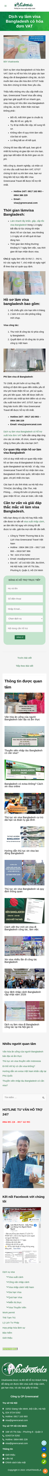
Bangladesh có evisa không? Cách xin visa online (24, 785)
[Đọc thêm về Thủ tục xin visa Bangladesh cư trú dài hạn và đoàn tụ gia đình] (24, 803)
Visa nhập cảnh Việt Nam (21, 1287)
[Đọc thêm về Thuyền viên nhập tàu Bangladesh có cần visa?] (24, 736)
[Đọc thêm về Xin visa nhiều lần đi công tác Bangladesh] (24, 946)
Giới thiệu (7, 1338)
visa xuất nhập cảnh (33, 521)
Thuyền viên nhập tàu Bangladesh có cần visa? (23, 751)
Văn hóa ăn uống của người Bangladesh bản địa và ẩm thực (22, 718)
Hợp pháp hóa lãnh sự (14, 1328)
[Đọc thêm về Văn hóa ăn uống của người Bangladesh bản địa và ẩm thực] (24, 703)
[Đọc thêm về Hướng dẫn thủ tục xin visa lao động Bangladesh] (24, 836)
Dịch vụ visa (9, 1272)
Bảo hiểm (7, 1333)
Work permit (9, 1312)
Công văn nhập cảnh (18, 1282)
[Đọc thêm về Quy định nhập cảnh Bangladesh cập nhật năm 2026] (24, 978)
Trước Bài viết (24, 658)
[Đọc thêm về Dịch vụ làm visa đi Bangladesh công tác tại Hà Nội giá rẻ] (24, 1011)
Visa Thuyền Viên (17, 1307)
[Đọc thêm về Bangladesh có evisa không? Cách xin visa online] (24, 770)
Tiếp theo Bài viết (24, 666)
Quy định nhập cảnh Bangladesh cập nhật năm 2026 (23, 993)
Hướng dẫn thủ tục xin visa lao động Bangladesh (22, 852)
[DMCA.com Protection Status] (10, 1348)
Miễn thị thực (14, 1302)
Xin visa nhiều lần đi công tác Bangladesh (21, 960)
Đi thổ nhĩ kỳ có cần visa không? (19, 1066)
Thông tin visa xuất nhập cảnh (24, 8)
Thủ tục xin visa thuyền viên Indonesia (22, 1061)
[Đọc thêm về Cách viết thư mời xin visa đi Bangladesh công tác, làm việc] (24, 910)
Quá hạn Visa (15, 1297)
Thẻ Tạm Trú (9, 1317)
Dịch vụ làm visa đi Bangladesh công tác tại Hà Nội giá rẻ (22, 1025)
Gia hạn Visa (14, 1292)
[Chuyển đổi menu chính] (5, 6)
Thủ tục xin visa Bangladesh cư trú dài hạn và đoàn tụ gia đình (24, 818)
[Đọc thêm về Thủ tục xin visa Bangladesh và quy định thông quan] (24, 872)
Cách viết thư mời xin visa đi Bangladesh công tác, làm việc (22, 928)
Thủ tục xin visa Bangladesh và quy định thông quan (24, 890)
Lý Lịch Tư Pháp (11, 1322)
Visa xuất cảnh (15, 1277)
